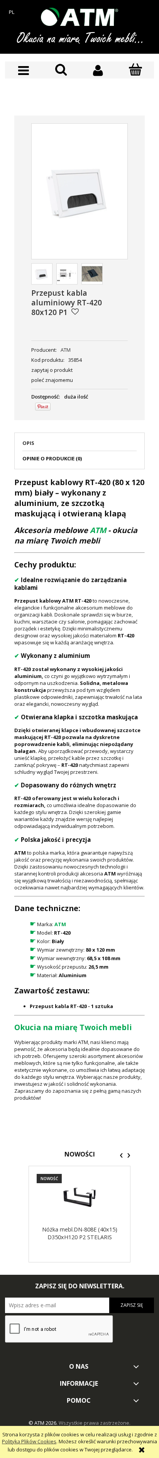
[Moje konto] (98, 70)
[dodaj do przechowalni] (75, 312)
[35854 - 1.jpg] (92, 274)
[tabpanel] (79, 789)
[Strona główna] (79, 17)
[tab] (79, 445)
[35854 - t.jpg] (67, 274)
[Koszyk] (135, 69)
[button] (23, 70)
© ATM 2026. (44, 1422)
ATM (66, 349)
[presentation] (121, 1155)
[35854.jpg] (42, 274)
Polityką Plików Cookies (29, 1441)
